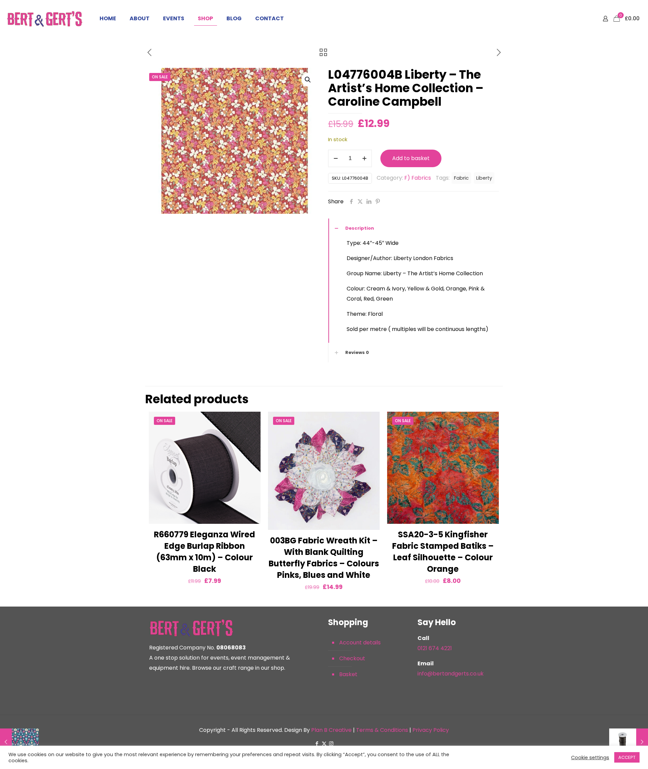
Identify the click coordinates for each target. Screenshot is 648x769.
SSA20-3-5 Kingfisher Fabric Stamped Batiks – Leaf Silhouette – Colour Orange (443, 551)
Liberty (484, 178)
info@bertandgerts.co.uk (450, 673)
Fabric (461, 178)
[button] (308, 79)
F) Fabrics (417, 178)
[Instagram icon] (331, 743)
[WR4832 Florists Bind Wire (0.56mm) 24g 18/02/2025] (628, 741)
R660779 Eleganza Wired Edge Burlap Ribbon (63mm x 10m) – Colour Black (204, 551)
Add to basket (411, 158)
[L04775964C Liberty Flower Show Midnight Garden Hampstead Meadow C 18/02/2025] (19, 741)
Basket (348, 674)
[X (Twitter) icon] (324, 743)
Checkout (352, 658)
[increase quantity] (364, 158)
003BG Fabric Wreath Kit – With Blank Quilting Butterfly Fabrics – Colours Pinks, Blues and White (324, 558)
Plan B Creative (331, 730)
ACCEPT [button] (627, 757)
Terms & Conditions (382, 730)
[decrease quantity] (336, 158)
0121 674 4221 (434, 648)
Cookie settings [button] (590, 757)
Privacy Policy (430, 730)
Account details (360, 642)
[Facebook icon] (317, 743)
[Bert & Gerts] (45, 18)
